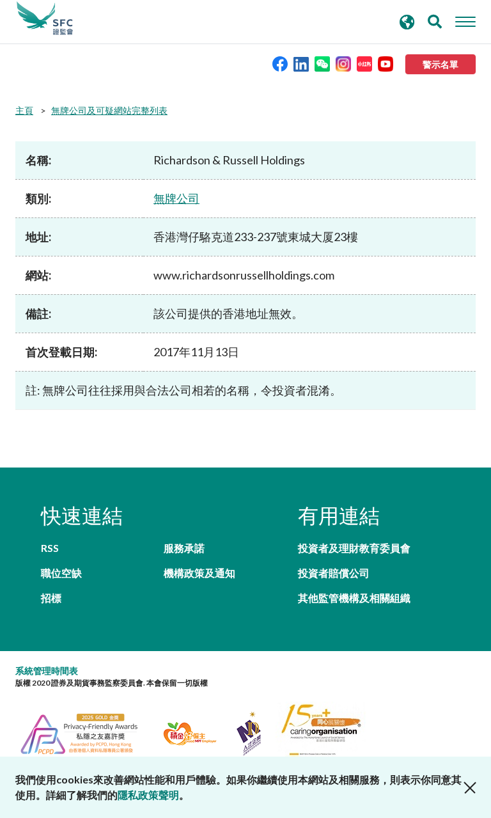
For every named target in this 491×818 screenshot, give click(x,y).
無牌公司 (176, 198)
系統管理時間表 (46, 670)
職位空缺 (61, 573)
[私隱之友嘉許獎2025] (86, 732)
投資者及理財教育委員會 (354, 548)
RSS (50, 548)
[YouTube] (385, 63)
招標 (51, 598)
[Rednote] (364, 63)
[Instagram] (343, 63)
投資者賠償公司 (334, 573)
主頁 (24, 110)
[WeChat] (322, 63)
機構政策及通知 (199, 573)
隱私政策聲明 (148, 795)
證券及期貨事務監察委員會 (44, 18)
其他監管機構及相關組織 (354, 598)
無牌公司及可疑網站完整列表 (109, 110)
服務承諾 (184, 548)
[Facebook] (280, 63)
